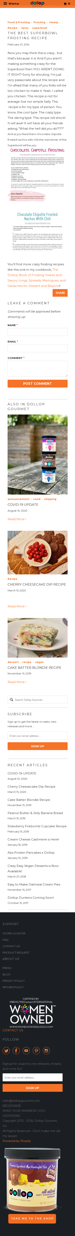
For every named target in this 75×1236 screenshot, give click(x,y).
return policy (13, 987)
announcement (18, 499)
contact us (11, 946)
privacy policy (14, 980)
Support (11, 924)
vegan (39, 662)
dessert (13, 662)
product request (16, 952)
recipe (26, 662)
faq (5, 939)
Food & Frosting (19, 22)
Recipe (12, 27)
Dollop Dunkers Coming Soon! (31, 897)
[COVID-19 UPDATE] (38, 493)
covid (36, 499)
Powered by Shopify (17, 1141)
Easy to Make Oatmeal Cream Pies (34, 884)
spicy (24, 27)
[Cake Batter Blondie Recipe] (38, 656)
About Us (11, 959)
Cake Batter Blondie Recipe (34, 668)
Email (13, 341)
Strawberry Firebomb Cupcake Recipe (37, 826)
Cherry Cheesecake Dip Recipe (37, 584)
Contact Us (13, 1030)
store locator (14, 933)
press (7, 968)
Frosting (39, 22)
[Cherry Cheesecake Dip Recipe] (38, 573)
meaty (53, 22)
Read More (16, 519)
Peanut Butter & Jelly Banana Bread (35, 813)
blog (6, 974)
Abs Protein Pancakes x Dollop (31, 852)
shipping (50, 499)
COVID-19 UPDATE (23, 505)
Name (13, 325)
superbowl (39, 27)
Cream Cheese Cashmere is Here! (33, 839)
